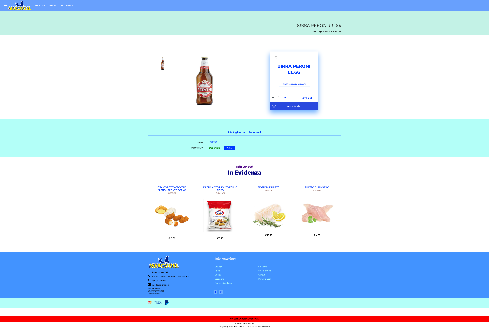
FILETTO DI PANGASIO (317, 187)
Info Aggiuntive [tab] (236, 132)
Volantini (40, 5)
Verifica (229, 148)
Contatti (261, 275)
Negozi (52, 5)
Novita (217, 271)
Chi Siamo (262, 266)
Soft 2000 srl (248, 326)
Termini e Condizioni (223, 283)
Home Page (317, 31)
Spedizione (219, 279)
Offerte (218, 275)
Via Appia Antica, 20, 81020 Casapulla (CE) (170, 276)
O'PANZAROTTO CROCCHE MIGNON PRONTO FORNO (172, 189)
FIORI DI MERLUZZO (269, 187)
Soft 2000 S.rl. (234, 326)
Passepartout (249, 323)
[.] (5, 5)
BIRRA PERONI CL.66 (333, 31)
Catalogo (218, 266)
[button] (204, 80)
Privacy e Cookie (265, 279)
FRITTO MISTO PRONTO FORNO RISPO (220, 189)
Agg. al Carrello (293, 106)
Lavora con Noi (67, 5)
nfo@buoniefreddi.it (161, 285)
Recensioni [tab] (255, 132)
